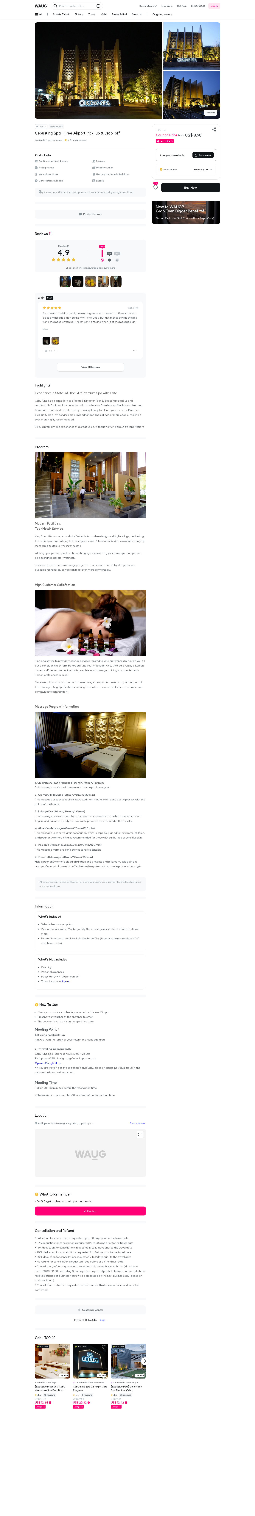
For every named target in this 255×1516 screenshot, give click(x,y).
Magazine (166, 5)
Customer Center (92, 1310)
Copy (102, 1319)
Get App (182, 5)
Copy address (137, 1123)
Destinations (146, 5)
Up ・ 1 (52, 351)
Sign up (65, 981)
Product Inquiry (92, 214)
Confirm (92, 1211)
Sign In (214, 5)
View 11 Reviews (90, 367)
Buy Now (190, 187)
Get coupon (205, 155)
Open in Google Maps (48, 1063)
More (45, 329)
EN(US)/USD (198, 5)
